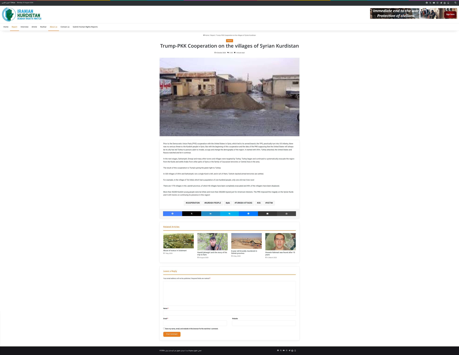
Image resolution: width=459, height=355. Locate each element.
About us (53, 27)
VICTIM (270, 203)
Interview (24, 27)
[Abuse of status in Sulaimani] (178, 240)
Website (235, 319)
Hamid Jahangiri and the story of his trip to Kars (212, 253)
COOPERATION (193, 203)
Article (34, 27)
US (259, 203)
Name (165, 308)
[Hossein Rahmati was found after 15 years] (280, 241)
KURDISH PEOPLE (213, 203)
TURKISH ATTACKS (244, 203)
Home (5, 27)
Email (165, 319)
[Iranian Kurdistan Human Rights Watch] (21, 14)
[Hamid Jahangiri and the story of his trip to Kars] (212, 241)
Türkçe (13, 3)
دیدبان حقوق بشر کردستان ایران (175, 351)
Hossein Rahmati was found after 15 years (280, 253)
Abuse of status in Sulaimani (175, 250)
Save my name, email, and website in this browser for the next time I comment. (191, 329)
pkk (228, 203)
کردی (7, 3)
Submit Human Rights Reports (85, 27)
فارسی (3, 3)
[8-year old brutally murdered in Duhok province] (246, 241)
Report (14, 27)
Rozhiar (43, 27)
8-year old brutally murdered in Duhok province (244, 252)
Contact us (65, 27)
